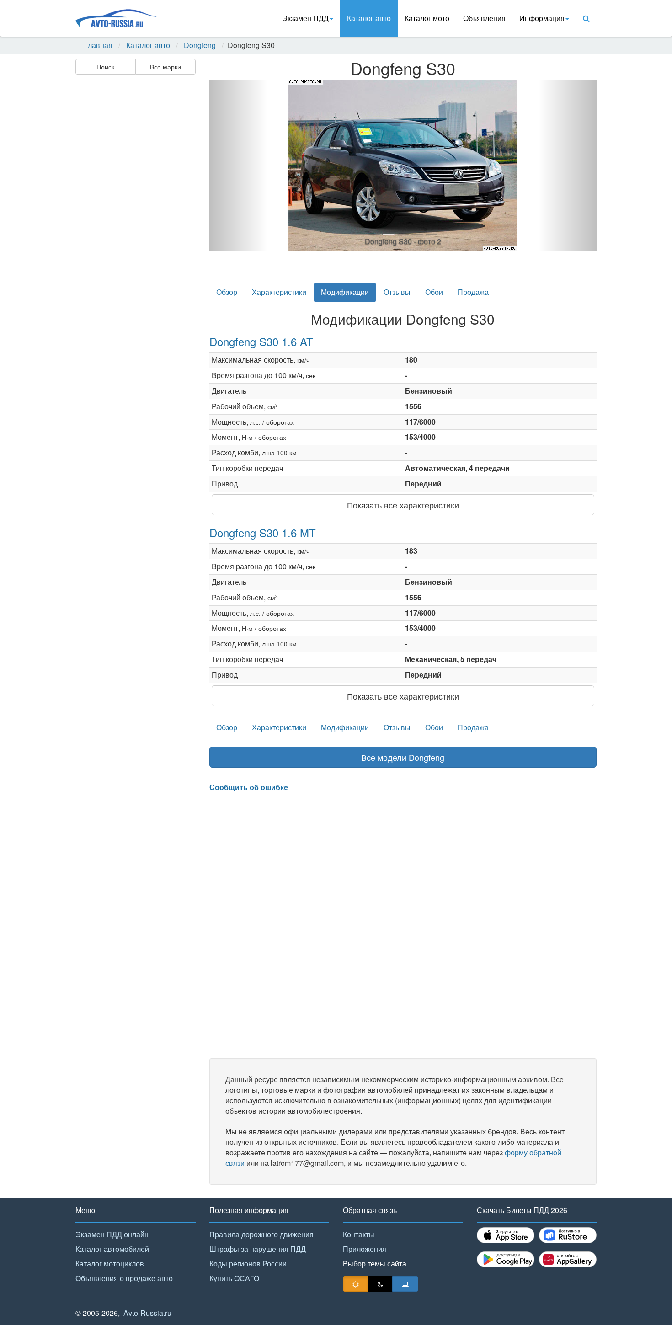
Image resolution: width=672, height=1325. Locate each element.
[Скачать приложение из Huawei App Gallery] (568, 1259)
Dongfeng (200, 45)
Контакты (358, 1234)
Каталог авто (369, 18)
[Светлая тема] (355, 1284)
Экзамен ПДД (305, 18)
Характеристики (279, 292)
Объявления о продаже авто (124, 1278)
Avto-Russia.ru (147, 1313)
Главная (98, 45)
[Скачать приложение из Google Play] (505, 1259)
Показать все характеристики (403, 505)
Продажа (473, 292)
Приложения (364, 1249)
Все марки (165, 66)
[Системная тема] (405, 1284)
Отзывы (397, 292)
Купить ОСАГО (234, 1278)
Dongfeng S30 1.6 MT (262, 532)
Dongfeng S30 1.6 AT (261, 341)
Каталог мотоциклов (109, 1263)
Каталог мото (427, 18)
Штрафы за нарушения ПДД (257, 1249)
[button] (238, 165)
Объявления (484, 18)
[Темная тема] (380, 1284)
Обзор (226, 292)
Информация (542, 18)
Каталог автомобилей (112, 1249)
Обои (434, 292)
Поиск (105, 66)
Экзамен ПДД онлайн (112, 1234)
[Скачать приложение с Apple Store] (505, 1235)
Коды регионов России (248, 1263)
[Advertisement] (134, 222)
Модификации (345, 292)
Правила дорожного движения (261, 1234)
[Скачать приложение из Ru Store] (568, 1235)
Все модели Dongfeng (402, 757)
